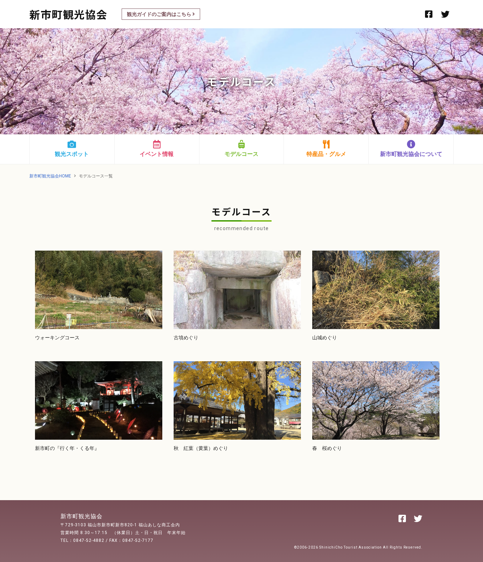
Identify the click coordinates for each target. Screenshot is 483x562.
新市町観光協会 (68, 14)
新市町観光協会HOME (50, 176)
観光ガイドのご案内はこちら (159, 14)
